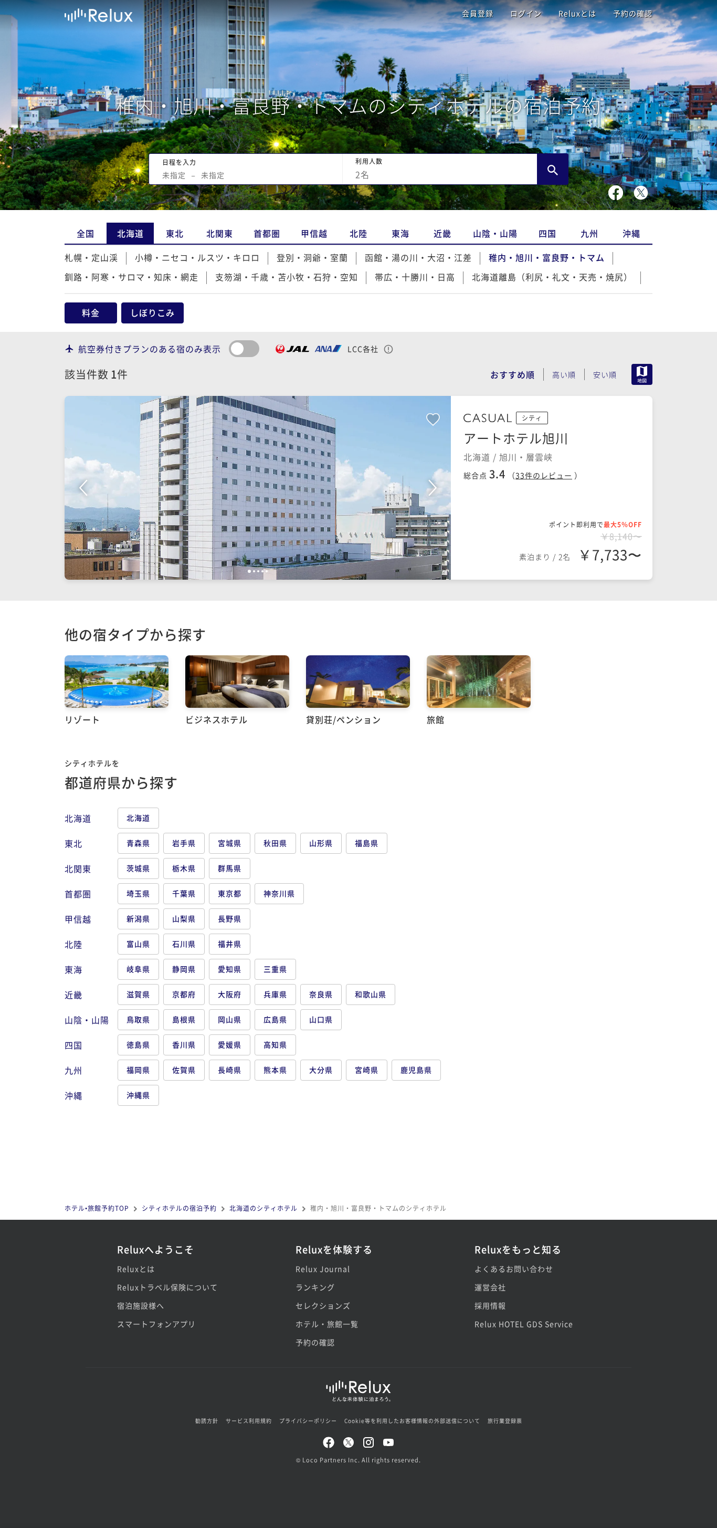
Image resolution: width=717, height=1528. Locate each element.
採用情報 (490, 1305)
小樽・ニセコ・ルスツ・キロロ (197, 257)
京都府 (184, 994)
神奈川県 (279, 893)
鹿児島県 (416, 1069)
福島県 (366, 843)
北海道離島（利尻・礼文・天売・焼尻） (552, 276)
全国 (85, 233)
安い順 (605, 374)
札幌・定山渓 (91, 257)
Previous (83, 487)
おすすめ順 (512, 374)
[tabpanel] (258, 488)
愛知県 (229, 969)
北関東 (219, 233)
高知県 (275, 1044)
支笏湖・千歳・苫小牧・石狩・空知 (286, 276)
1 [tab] (249, 571)
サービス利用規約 (249, 1421)
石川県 (184, 943)
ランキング (315, 1287)
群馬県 (229, 868)
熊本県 (275, 1069)
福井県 (229, 943)
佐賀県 (184, 1069)
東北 (175, 233)
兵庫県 (275, 994)
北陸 (358, 233)
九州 (589, 233)
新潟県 (138, 918)
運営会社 (490, 1287)
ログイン (526, 13)
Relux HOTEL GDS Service (524, 1323)
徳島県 (138, 1044)
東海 (400, 233)
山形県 (321, 843)
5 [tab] (267, 571)
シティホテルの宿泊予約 (179, 1207)
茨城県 (138, 868)
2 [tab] (254, 571)
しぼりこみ (152, 312)
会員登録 (477, 13)
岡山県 (229, 1019)
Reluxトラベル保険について (167, 1287)
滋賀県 (138, 994)
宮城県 (229, 843)
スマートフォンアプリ (156, 1323)
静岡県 (184, 969)
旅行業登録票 (505, 1421)
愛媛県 (229, 1044)
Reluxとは (577, 13)
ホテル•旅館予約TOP (97, 1207)
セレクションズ (323, 1305)
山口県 (321, 1019)
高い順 (564, 374)
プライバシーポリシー (308, 1421)
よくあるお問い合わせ (514, 1268)
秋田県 (275, 843)
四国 (547, 233)
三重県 (275, 969)
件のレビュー (543, 475)
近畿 (442, 233)
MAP (641, 374)
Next (432, 487)
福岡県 (138, 1069)
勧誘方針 (206, 1421)
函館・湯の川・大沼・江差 (418, 257)
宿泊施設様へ (140, 1305)
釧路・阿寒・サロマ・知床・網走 (131, 276)
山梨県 (184, 918)
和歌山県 (370, 994)
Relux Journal (323, 1268)
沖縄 (631, 233)
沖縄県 (138, 1095)
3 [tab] (258, 571)
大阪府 (229, 994)
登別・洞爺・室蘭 (312, 257)
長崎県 (229, 1069)
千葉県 (184, 893)
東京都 (229, 893)
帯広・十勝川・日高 (415, 276)
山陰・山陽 (495, 233)
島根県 (184, 1019)
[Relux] (99, 13)
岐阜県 (138, 969)
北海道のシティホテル (263, 1207)
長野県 (229, 918)
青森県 (138, 843)
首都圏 (267, 233)
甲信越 (314, 233)
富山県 (138, 943)
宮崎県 (366, 1069)
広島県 (275, 1019)
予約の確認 (632, 13)
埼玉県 (138, 893)
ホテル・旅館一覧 (327, 1323)
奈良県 (321, 994)
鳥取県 (138, 1019)
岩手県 (184, 843)
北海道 (130, 233)
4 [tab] (262, 571)
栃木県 (184, 868)
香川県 (184, 1044)
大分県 (321, 1069)
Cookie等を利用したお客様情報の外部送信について (412, 1421)
